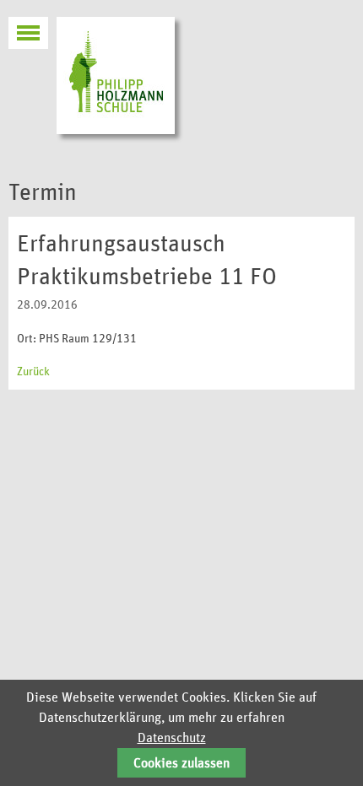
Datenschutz (172, 738)
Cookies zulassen (181, 763)
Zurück (33, 372)
